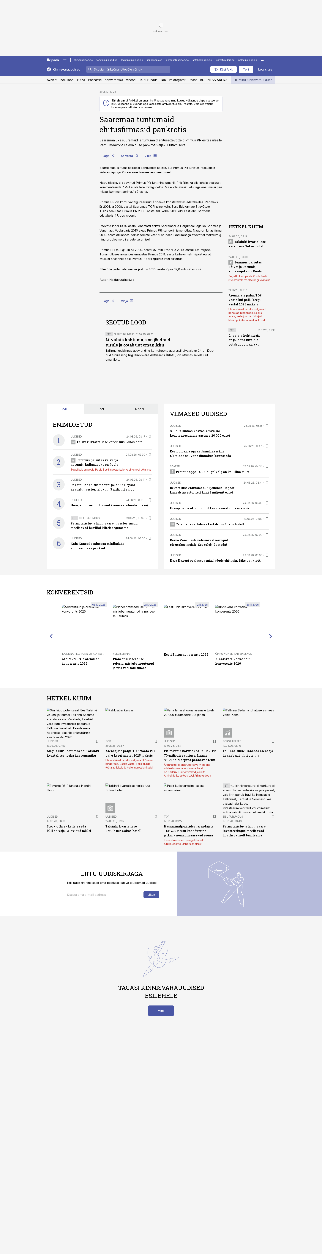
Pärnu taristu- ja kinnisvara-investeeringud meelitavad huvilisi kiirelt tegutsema (244, 830)
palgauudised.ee (247, 60)
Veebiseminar (122, 653)
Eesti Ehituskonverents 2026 (186, 654)
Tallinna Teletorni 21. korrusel (84, 653)
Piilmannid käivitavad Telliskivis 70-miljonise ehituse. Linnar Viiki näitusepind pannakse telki (190, 755)
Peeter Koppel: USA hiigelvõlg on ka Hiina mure (213, 472)
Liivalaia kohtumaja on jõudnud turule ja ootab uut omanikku (137, 342)
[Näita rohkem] (262, 60)
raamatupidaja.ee (225, 60)
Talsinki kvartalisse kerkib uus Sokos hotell (111, 442)
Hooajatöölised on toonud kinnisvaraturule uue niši (110, 505)
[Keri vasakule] (51, 636)
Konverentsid (114, 80)
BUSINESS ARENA (214, 80)
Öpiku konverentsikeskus (233, 653)
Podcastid (95, 80)
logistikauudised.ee (132, 60)
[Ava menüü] (64, 60)
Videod (130, 80)
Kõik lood (66, 80)
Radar (193, 80)
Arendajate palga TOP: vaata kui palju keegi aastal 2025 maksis (245, 299)
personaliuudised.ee (177, 60)
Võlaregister (177, 80)
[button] (103, 894)
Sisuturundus (147, 80)
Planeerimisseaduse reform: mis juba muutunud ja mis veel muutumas (133, 663)
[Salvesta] (150, 436)
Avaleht (52, 80)
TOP (108, 741)
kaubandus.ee (154, 60)
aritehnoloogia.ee (202, 60)
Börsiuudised (232, 741)
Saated (175, 466)
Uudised (76, 436)
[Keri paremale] (270, 636)
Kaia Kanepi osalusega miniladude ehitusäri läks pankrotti (215, 560)
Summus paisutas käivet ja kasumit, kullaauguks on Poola (245, 266)
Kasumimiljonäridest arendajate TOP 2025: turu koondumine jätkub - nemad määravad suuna (189, 830)
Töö (163, 80)
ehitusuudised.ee (83, 60)
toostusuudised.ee (107, 60)
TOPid (80, 80)
